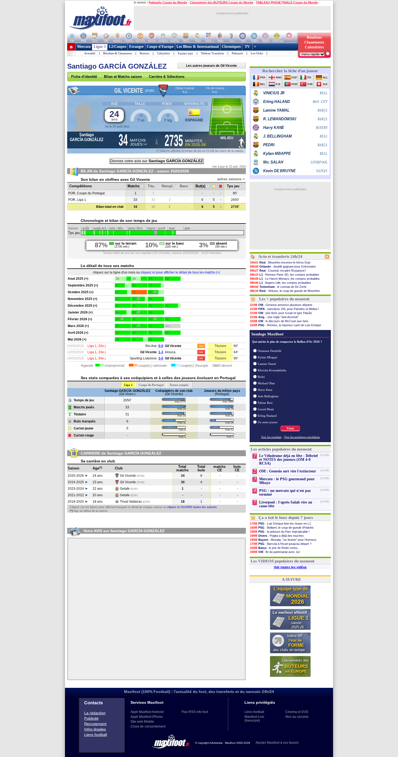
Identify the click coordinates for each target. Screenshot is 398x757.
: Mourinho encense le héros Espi (280, 262)
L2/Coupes (117, 47)
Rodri (261, 376)
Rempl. (169, 186)
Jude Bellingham (268, 396)
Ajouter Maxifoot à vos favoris (277, 743)
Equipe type (185, 53)
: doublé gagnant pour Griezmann (283, 266)
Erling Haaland (267, 415)
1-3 (160, 352)
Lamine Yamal (267, 363)
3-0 (160, 358)
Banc (185, 186)
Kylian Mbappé (267, 357)
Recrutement (95, 724)
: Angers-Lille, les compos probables (280, 282)
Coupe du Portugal (151, 384)
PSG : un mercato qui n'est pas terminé (285, 492)
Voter (290, 428)
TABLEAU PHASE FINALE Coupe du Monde (287, 2)
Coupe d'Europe (160, 47)
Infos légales (95, 729)
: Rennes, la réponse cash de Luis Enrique (285, 325)
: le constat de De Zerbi (278, 286)
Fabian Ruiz (265, 402)
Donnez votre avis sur (156, 161)
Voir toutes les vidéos (290, 567)
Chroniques (231, 47)
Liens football (95, 734)
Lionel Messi (266, 409)
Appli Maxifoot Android (147, 712)
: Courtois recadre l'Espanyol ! (278, 270)
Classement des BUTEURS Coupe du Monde (221, 2)
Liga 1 (128, 384)
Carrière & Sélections (166, 77)
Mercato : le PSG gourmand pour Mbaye (287, 481)
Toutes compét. (179, 384)
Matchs (135, 186)
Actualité (89, 53)
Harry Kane (265, 389)
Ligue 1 (100, 47)
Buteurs (144, 53)
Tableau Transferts (212, 53)
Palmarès (237, 53)
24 (114, 115)
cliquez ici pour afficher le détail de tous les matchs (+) (180, 272)
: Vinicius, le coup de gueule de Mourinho (285, 290)
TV (247, 47)
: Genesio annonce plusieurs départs (281, 304)
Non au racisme (297, 717)
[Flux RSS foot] (327, 257)
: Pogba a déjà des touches (277, 535)
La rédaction (95, 713)
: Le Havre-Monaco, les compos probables (285, 278)
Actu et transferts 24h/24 (280, 256)
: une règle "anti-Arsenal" (274, 317)
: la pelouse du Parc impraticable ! (279, 531)
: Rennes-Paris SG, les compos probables (284, 274)
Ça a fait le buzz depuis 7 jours (286, 517)
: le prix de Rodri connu (274, 547)
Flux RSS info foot (195, 712)
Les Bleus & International (198, 47)
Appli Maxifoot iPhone (147, 717)
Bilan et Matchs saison (123, 77)
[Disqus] (156, 608)
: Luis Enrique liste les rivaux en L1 (280, 523)
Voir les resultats (271, 437)
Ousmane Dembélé (269, 350)
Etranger (136, 47)
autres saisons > (231, 179)
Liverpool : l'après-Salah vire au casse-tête (285, 504)
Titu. (153, 186)
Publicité (91, 718)
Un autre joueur (268, 422)
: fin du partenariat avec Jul (274, 551)
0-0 (160, 346)
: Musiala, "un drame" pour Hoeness (283, 539)
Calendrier (163, 53)
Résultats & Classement (117, 53)
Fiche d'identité (84, 77)
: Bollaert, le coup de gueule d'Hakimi (281, 527)
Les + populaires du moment (284, 299)
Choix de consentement (148, 726)
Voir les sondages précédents (302, 437)
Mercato (84, 47)
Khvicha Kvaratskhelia (272, 370)
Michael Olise (266, 383)
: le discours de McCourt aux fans (279, 321)
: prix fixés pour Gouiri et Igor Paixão (281, 313)
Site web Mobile (142, 721)
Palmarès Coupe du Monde (168, 2)
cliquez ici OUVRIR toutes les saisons (192, 507)
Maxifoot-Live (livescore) (254, 718)
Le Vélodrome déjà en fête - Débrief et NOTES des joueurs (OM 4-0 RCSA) (288, 459)
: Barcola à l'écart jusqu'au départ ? (280, 543)
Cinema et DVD (296, 712)
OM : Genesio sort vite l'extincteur (287, 471)
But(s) (201, 186)
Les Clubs (257, 53)
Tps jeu (234, 186)
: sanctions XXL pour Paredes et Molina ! (284, 309)
